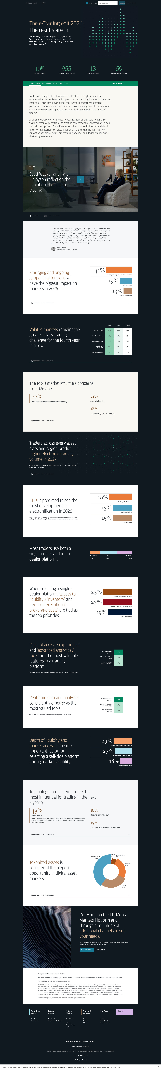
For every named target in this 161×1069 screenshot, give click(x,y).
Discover (121, 1011)
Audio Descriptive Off (54, 216)
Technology (68, 83)
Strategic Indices (70, 1019)
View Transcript (36, 216)
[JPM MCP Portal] (32, 3)
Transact (85, 1021)
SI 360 (84, 1023)
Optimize (102, 1019)
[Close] (158, 1066)
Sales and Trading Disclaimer (80, 1046)
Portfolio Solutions (69, 1012)
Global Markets (46, 83)
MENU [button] (43, 3)
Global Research (35, 1019)
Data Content (51, 1019)
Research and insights (35, 1012)
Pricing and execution (87, 1012)
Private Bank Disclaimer (80, 1056)
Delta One (68, 1023)
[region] (80, 69)
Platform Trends (57, 83)
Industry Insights (35, 83)
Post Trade (104, 1011)
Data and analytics (51, 1012)
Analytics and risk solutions (55, 1021)
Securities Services (105, 1023)
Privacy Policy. (116, 1067)
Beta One (68, 1027)
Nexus (67, 1021)
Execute (85, 1019)
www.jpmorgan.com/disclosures (76, 998)
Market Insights (35, 1021)
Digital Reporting (104, 1021)
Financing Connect (70, 1025)
